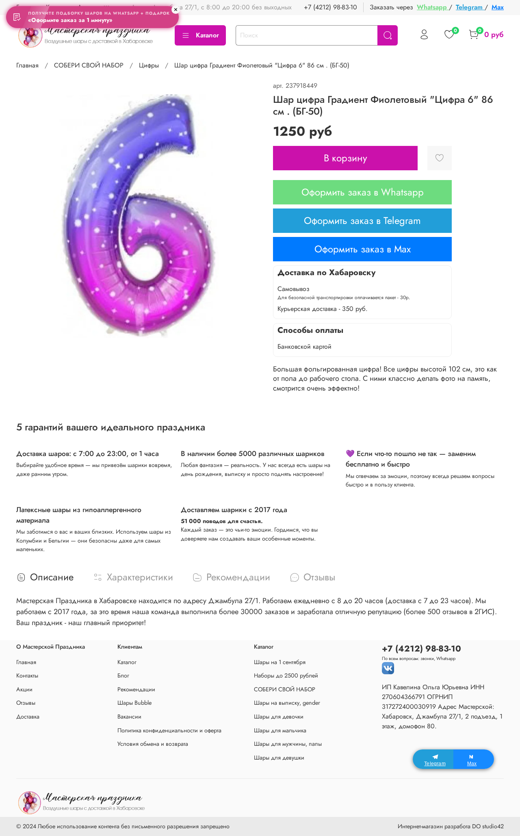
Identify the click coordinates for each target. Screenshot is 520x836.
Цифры (149, 65)
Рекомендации (136, 689)
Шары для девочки (278, 716)
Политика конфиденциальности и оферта (169, 730)
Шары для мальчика (280, 730)
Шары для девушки (279, 757)
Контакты (27, 675)
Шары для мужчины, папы (288, 744)
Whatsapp (433, 7)
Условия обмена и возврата (152, 744)
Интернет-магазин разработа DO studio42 (451, 826)
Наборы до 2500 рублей (286, 675)
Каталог (207, 35)
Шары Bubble (134, 703)
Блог (123, 675)
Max (498, 7)
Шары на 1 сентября (280, 662)
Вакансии (129, 716)
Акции (24, 689)
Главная (27, 65)
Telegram (470, 7)
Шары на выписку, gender (287, 703)
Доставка (27, 716)
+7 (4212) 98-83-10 (330, 7)
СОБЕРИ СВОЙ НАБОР (89, 65)
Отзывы (25, 703)
